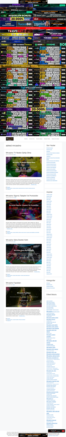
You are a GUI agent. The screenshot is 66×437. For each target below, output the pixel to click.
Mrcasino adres (56, 311)
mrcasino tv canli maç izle (51, 400)
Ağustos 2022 (49, 254)
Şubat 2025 (49, 204)
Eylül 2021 (48, 272)
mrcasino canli (49, 320)
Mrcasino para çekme (51, 386)
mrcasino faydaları (16, 319)
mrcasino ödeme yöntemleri (51, 417)
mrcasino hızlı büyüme (49, 365)
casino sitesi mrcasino (51, 303)
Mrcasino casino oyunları (51, 335)
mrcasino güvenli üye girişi (50, 360)
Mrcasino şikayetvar (52, 423)
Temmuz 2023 (49, 235)
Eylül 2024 (49, 212)
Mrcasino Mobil (56, 375)
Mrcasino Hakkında (22, 319)
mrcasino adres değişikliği (50, 313)
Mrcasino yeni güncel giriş (53, 412)
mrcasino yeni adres (50, 405)
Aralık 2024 (49, 207)
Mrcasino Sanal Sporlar (51, 393)
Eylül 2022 (49, 252)
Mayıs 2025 (49, 202)
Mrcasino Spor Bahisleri (51, 395)
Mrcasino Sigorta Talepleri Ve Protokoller (22, 196)
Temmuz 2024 (49, 216)
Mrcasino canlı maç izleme (51, 330)
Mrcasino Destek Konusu (51, 164)
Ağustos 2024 (49, 214)
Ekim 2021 (48, 270)
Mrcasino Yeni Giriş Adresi (50, 409)
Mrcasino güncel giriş (53, 356)
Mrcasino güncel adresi (53, 354)
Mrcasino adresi (51, 314)
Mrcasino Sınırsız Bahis (51, 169)
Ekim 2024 (49, 211)
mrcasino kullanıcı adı (49, 372)
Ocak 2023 (49, 245)
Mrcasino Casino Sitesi (51, 337)
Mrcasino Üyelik (50, 414)
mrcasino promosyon (51, 389)
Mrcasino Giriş (31, 138)
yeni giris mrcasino (50, 427)
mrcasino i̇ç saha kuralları (50, 369)
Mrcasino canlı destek (53, 328)
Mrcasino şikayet (51, 420)
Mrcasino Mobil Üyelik (51, 178)
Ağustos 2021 (49, 273)
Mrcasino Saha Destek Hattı (17, 240)
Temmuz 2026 (49, 194)
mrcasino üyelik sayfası (49, 418)
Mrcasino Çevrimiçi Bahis (51, 165)
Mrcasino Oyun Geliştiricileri (52, 180)
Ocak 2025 (49, 206)
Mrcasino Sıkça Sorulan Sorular (52, 397)
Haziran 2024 (49, 217)
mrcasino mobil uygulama (50, 377)
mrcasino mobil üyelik (50, 378)
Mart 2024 (49, 222)
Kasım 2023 (49, 229)
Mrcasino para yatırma (51, 385)
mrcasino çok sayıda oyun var (50, 416)
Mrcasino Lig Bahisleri (51, 177)
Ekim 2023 (49, 230)
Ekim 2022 (49, 250)
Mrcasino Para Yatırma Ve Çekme (53, 152)
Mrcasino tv (50, 398)
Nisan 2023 (49, 240)
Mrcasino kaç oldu (51, 370)
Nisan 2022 (49, 260)
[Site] (16, 48)
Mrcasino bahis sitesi (52, 317)
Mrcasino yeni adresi (51, 407)
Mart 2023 (49, 242)
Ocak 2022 (49, 265)
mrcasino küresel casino (49, 374)
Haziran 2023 (49, 237)
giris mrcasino (54, 306)
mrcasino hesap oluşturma (51, 364)
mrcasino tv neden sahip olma (30, 188)
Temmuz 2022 (49, 255)
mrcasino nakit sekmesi (16, 275)
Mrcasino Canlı (49, 323)
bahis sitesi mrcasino (51, 302)
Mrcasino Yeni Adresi (55, 138)
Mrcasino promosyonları (52, 392)
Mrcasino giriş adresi (52, 349)
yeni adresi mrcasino (50, 425)
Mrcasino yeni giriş (50, 408)
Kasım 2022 (49, 249)
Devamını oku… (34, 184)
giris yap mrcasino (50, 307)
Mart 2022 (49, 262)
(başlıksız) (48, 156)
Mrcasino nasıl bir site (53, 381)
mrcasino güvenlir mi (56, 359)
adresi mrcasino (9, 188)
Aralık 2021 (49, 267)
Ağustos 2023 (49, 234)
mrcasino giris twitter (51, 345)
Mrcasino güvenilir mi (52, 357)
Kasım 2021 (49, 268)
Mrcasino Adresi (50, 147)
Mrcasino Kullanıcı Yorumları (51, 373)
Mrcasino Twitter (47, 138)
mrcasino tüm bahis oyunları (50, 403)
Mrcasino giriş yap (51, 352)
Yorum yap (9, 189)
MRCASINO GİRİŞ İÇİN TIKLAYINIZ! (33, 28)
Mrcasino (26, 138)
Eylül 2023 (49, 232)
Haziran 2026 (49, 196)
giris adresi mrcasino (51, 304)
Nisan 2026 (49, 197)
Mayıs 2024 (49, 219)
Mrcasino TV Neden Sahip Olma (18, 153)
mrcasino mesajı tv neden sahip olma (19, 188)
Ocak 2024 (49, 225)
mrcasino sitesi (49, 394)
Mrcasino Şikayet (39, 138)
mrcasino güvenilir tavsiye (50, 359)
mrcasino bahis (49, 316)
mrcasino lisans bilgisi (55, 374)
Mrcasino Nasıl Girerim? (50, 382)
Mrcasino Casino (49, 333)
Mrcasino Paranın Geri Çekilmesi (53, 160)
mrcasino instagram (51, 366)
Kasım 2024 (49, 209)
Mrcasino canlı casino (52, 326)
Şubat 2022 (49, 263)
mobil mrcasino (56, 309)
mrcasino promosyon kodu (51, 390)
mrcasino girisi (50, 344)
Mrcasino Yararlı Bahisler (51, 167)
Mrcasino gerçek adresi (52, 341)
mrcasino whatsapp (50, 404)
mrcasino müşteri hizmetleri (52, 379)
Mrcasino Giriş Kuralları (51, 162)
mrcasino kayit (56, 369)
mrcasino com (49, 339)
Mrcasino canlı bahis (52, 325)
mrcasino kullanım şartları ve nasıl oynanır (19, 232)
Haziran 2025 (49, 201)
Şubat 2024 (49, 224)
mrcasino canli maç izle (51, 322)
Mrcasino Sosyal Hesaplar (52, 170)
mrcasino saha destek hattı (25, 275)
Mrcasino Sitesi (49, 154)
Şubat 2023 (49, 244)
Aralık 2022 (49, 247)
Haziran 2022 (49, 257)
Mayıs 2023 (49, 239)
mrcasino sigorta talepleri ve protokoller (32, 232)
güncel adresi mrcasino (50, 308)
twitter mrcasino (50, 424)
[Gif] (33, 66)
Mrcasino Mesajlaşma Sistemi (52, 172)
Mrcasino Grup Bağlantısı (51, 175)
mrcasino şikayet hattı (50, 421)
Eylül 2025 (49, 199)
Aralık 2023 (49, 227)
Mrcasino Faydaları (13, 283)
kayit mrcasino (49, 309)
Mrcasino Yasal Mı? (56, 404)
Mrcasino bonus (51, 319)
